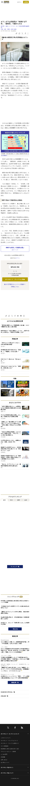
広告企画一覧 (4, 696)
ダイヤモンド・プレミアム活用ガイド (10, 743)
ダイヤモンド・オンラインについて (10, 734)
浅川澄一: (15, 26)
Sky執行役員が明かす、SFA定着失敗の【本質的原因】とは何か (15, 618)
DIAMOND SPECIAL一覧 (8, 692)
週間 (18, 500)
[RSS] (22, 728)
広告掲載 (3, 757)
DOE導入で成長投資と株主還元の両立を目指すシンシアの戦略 (15, 601)
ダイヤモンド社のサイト (7, 767)
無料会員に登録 (15, 267)
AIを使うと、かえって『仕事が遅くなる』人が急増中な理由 (15, 623)
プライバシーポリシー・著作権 (8, 751)
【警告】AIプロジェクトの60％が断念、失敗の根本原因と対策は (15, 612)
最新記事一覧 (15, 682)
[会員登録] (26, 2)
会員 (25, 500)
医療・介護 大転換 (11, 29)
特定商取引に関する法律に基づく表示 (10, 748)
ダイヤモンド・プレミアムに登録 (15, 279)
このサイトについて (5, 738)
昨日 (11, 500)
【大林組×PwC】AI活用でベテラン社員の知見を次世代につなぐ (15, 607)
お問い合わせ (4, 759)
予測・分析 (3, 29)
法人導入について (5, 762)
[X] (8, 728)
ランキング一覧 (15, 566)
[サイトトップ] (6, 2)
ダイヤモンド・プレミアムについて (9, 740)
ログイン (19, 2)
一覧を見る (15, 629)
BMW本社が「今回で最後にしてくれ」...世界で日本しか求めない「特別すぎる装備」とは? (15, 331)
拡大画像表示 (4, 155)
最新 (4, 500)
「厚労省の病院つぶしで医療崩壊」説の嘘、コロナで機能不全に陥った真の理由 (15, 326)
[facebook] (15, 728)
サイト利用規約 (4, 746)
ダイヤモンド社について (7, 773)
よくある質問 (4, 754)
